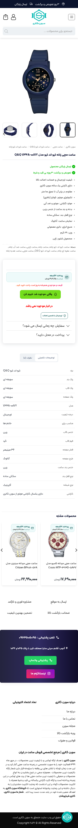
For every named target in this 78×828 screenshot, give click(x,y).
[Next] (6, 81)
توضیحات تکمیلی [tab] (46, 357)
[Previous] (69, 81)
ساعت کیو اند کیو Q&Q (40, 147)
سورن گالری (70, 147)
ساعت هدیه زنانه (13, 251)
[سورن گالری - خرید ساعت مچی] (39, 17)
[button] (71, 17)
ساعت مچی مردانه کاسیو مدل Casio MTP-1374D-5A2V (61, 566)
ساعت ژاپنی (32, 247)
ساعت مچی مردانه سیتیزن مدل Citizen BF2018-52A (21, 566)
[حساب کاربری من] (14, 17)
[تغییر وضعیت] (68, 326)
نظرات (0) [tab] (27, 358)
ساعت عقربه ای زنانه (66, 251)
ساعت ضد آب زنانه (17, 247)
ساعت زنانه (43, 247)
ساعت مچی (58, 147)
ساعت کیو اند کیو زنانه (18, 147)
